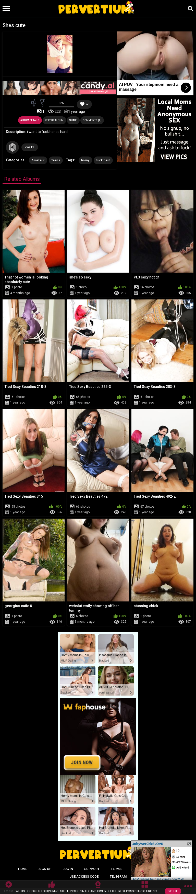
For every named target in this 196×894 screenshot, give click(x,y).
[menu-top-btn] (5, 8)
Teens (55, 160)
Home (22, 869)
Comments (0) (92, 120)
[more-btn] (188, 887)
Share (73, 120)
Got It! (173, 891)
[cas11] (12, 147)
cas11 (29, 147)
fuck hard (103, 160)
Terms (116, 869)
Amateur (37, 160)
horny (85, 160)
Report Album (54, 120)
